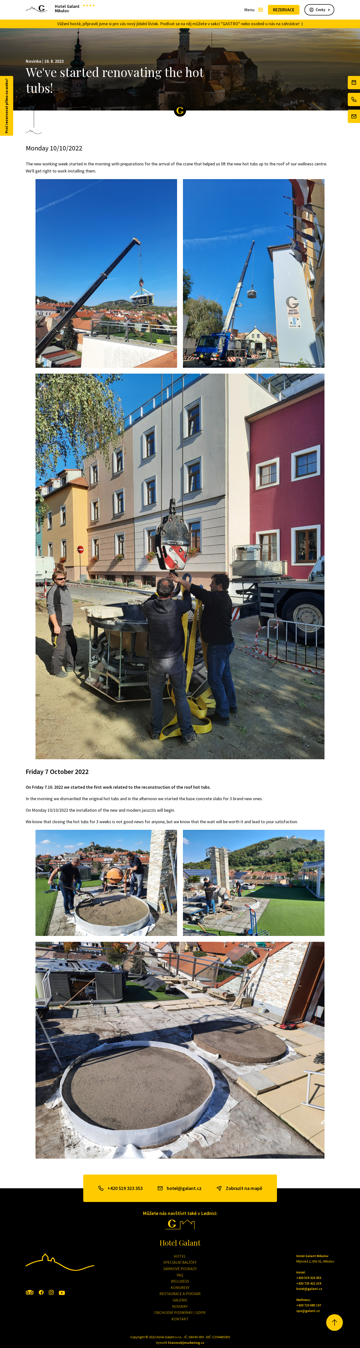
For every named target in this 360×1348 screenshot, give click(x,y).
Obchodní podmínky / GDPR (179, 1312)
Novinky (180, 1306)
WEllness (180, 1281)
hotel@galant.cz (184, 1188)
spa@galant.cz (308, 1311)
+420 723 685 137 (308, 1305)
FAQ (180, 1275)
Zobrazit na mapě (244, 1188)
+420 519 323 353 (125, 1188)
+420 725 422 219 (308, 1283)
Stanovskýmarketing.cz (186, 1342)
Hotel (180, 1256)
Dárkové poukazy (180, 1268)
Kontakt (180, 1318)
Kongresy (180, 1287)
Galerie (180, 1300)
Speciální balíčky (179, 1262)
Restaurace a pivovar (180, 1293)
